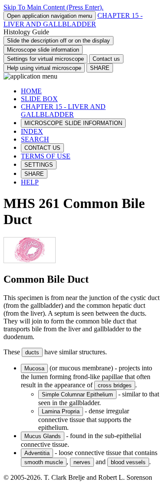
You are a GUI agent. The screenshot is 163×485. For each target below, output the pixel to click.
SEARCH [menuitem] (35, 139)
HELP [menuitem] (30, 182)
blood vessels (128, 462)
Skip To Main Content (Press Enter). (53, 7)
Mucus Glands (42, 436)
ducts (32, 352)
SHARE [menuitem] (34, 174)
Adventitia (37, 453)
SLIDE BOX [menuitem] (39, 98)
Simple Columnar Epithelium (77, 394)
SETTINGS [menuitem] (38, 165)
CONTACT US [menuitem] (42, 148)
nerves (81, 462)
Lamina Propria (61, 411)
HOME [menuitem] (31, 91)
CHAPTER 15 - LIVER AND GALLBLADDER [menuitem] (63, 110)
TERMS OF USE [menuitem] (45, 156)
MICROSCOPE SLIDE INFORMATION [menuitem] (73, 123)
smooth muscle (43, 462)
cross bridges (115, 385)
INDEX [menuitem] (32, 131)
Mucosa (34, 368)
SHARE (100, 68)
